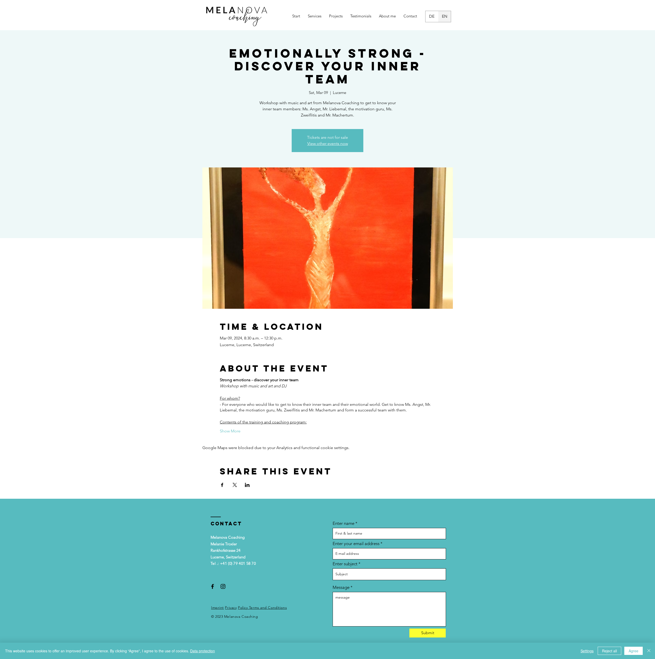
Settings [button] (587, 650)
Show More (230, 431)
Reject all (609, 650)
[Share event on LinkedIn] (247, 485)
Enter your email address (356, 543)
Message (341, 587)
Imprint (217, 607)
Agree (633, 650)
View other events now (327, 143)
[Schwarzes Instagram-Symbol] (223, 586)
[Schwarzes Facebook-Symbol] (212, 586)
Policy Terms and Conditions (262, 607)
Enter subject (345, 564)
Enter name (343, 523)
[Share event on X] (234, 485)
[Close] (649, 651)
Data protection (202, 650)
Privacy (231, 607)
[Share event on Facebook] (222, 485)
